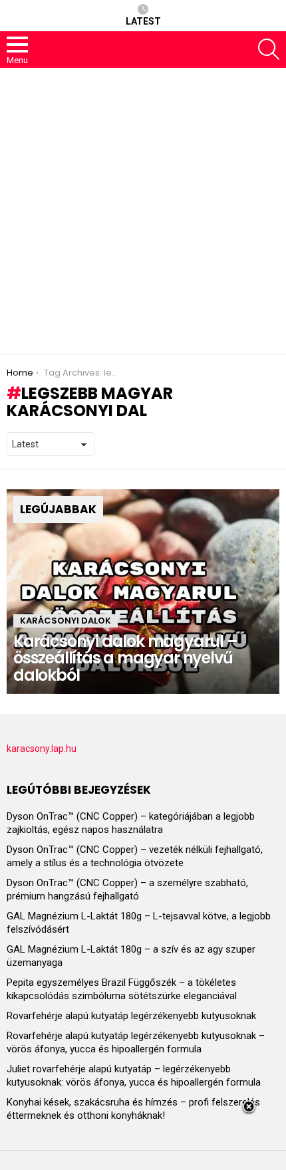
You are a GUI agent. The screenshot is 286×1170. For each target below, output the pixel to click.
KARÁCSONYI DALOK (65, 620)
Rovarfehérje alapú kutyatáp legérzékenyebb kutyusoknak (131, 1016)
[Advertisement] (143, 211)
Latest (143, 21)
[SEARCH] (268, 49)
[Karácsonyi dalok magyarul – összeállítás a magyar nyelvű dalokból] (143, 591)
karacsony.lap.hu (41, 748)
